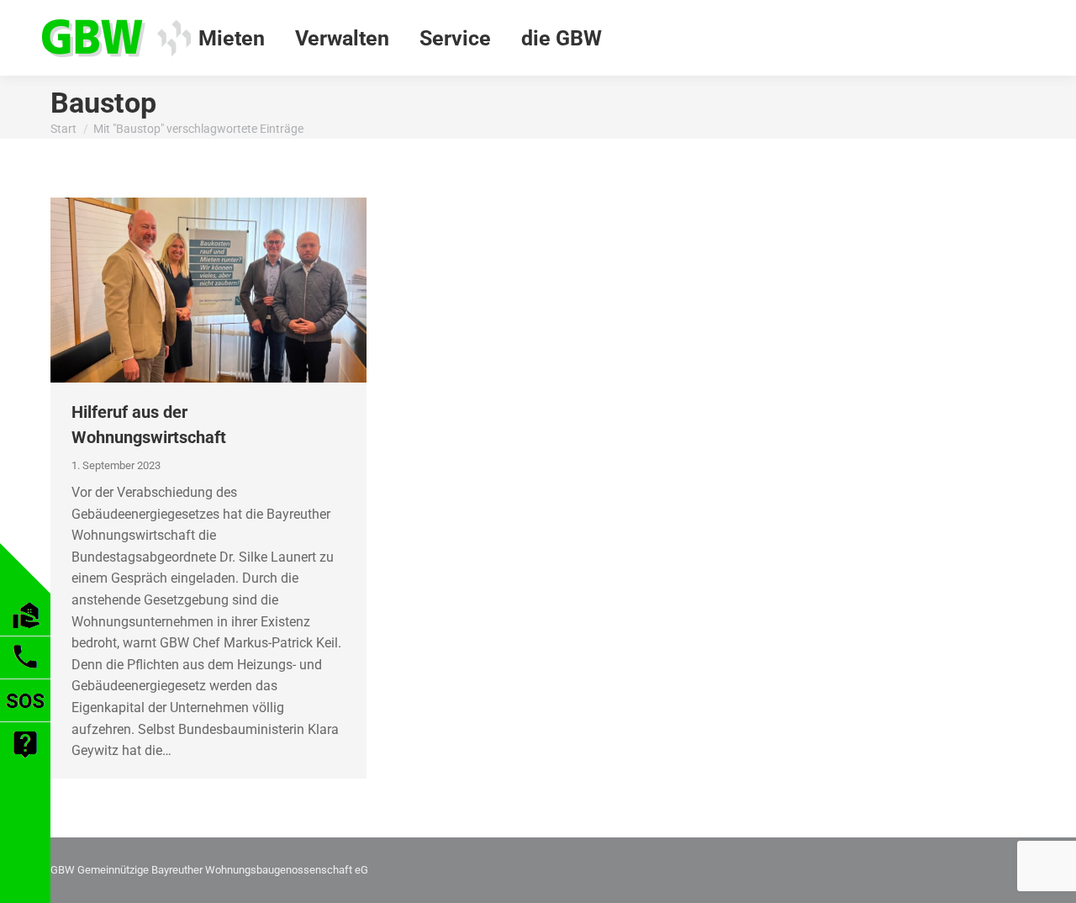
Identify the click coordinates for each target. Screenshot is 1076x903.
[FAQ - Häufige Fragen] (25, 760)
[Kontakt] (25, 674)
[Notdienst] (25, 717)
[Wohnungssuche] (25, 631)
